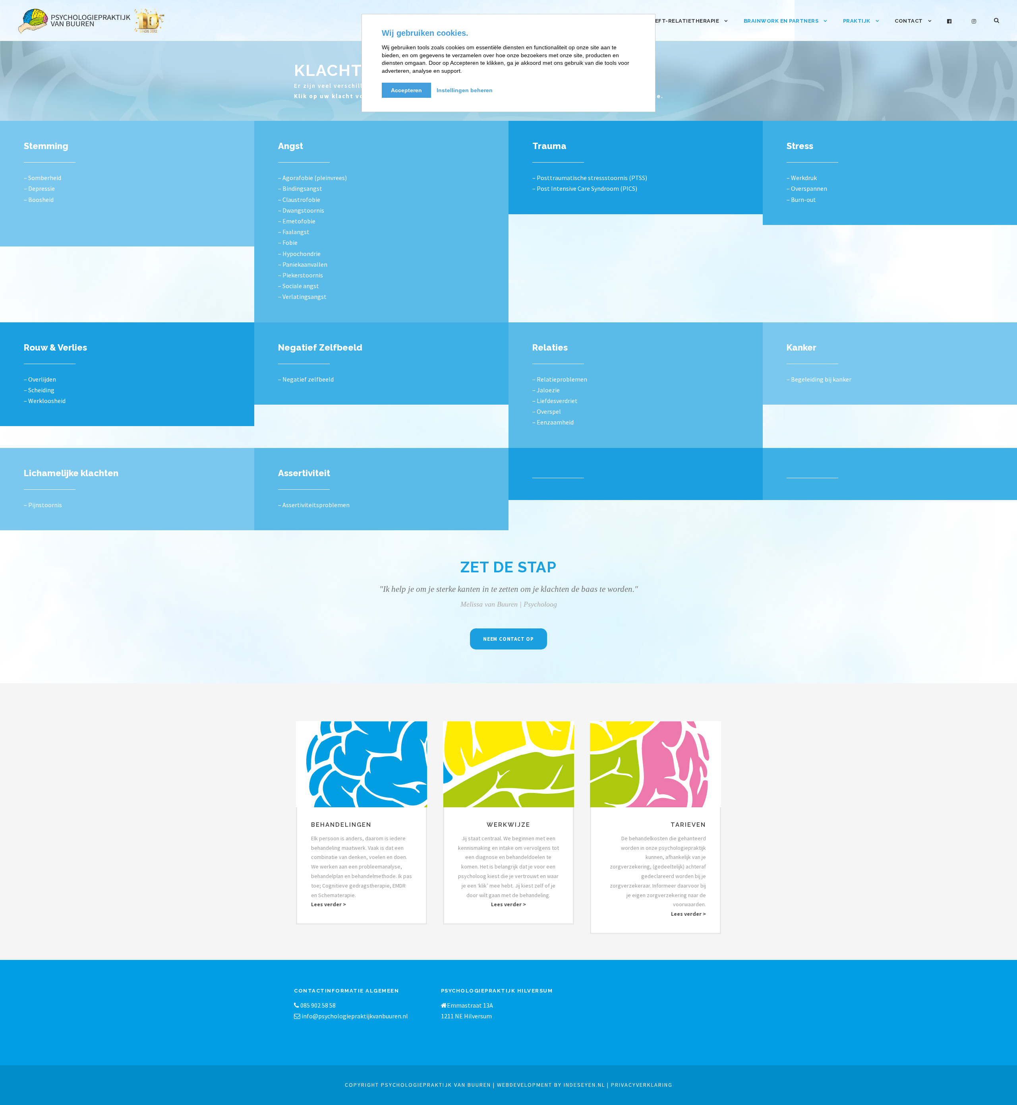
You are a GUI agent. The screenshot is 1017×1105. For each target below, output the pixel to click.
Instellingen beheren (465, 90)
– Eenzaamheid (553, 422)
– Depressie (39, 188)
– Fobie (288, 242)
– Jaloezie (546, 390)
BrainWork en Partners (781, 21)
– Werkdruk (802, 178)
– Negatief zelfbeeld (306, 379)
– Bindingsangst (300, 188)
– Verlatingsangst (302, 296)
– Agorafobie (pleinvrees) (312, 178)
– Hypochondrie (299, 254)
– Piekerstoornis (300, 275)
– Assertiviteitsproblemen (314, 505)
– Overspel (546, 411)
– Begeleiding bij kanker (819, 379)
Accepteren (406, 90)
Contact (909, 21)
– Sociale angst (298, 286)
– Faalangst (293, 232)
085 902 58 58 (317, 1005)
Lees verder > (328, 904)
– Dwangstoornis (301, 210)
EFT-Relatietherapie (687, 21)
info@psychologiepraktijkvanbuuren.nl (355, 1016)
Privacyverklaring (642, 1084)
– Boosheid (39, 200)
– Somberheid (42, 178)
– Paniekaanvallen (302, 264)
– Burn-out (801, 200)
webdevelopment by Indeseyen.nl (551, 1084)
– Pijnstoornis (43, 505)
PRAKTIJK (856, 21)
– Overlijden (40, 379)
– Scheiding (39, 390)
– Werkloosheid (45, 401)
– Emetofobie (296, 221)
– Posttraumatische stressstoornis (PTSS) (589, 178)
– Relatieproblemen (559, 379)
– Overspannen (807, 188)
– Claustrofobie (299, 200)
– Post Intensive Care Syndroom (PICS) (584, 188)
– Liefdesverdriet (555, 401)
